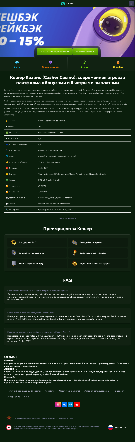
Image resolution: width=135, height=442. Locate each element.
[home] (67, 3)
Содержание (13, 396)
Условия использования (96, 390)
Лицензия (119, 390)
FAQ (26, 396)
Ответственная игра (69, 390)
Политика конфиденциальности (24, 390)
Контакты (50, 390)
